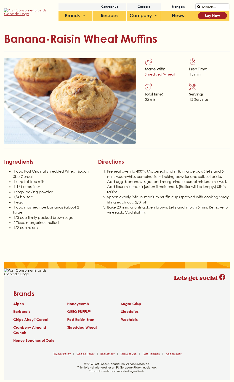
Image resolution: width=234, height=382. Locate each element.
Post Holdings (151, 353)
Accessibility (173, 353)
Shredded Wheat (160, 74)
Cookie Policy (85, 353)
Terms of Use (128, 353)
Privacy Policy (62, 353)
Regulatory (107, 353)
